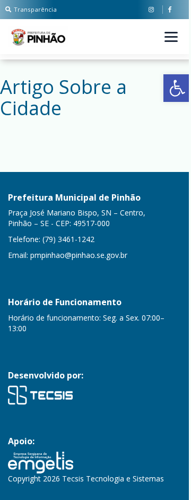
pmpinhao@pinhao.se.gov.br (78, 255)
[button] (177, 88)
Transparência (35, 9)
